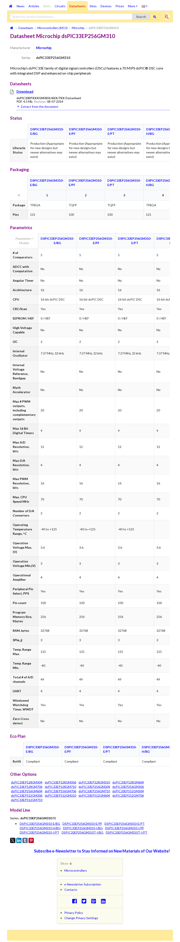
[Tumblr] (25, 840)
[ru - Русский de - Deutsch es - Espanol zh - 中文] (144, 6)
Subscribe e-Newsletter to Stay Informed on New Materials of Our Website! (102, 851)
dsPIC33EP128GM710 (60, 787)
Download (24, 91)
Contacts (70, 889)
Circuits (60, 6)
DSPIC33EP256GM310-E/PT (124, 823)
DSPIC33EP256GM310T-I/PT (126, 832)
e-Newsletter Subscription (82, 884)
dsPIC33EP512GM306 (26, 795)
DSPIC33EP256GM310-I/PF (124, 828)
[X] (12, 840)
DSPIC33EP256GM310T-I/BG (82, 832)
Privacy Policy (73, 913)
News (21, 6)
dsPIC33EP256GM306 (128, 787)
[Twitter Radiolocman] (85, 901)
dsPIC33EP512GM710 (26, 800)
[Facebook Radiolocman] (75, 901)
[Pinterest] (31, 840)
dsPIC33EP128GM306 (60, 782)
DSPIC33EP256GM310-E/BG (40, 823)
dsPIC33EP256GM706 (60, 791)
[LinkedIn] (19, 840)
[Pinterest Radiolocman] (95, 901)
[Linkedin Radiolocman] (104, 901)
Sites (93, 6)
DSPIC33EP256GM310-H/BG (40, 828)
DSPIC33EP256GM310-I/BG (83, 828)
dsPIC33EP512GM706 (128, 795)
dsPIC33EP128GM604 (128, 782)
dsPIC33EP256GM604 (26, 791)
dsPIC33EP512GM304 (128, 791)
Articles (34, 6)
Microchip (44, 48)
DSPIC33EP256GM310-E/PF (82, 823)
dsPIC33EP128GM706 (26, 787)
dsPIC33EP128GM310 (94, 782)
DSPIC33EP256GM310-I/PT (39, 832)
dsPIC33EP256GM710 (94, 791)
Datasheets (77, 6)
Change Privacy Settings (81, 918)
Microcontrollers (75, 870)
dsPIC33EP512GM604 (94, 795)
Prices (119, 6)
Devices (106, 6)
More (134, 4)
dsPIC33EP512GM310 (60, 795)
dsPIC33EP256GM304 (94, 787)
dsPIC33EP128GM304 (26, 782)
